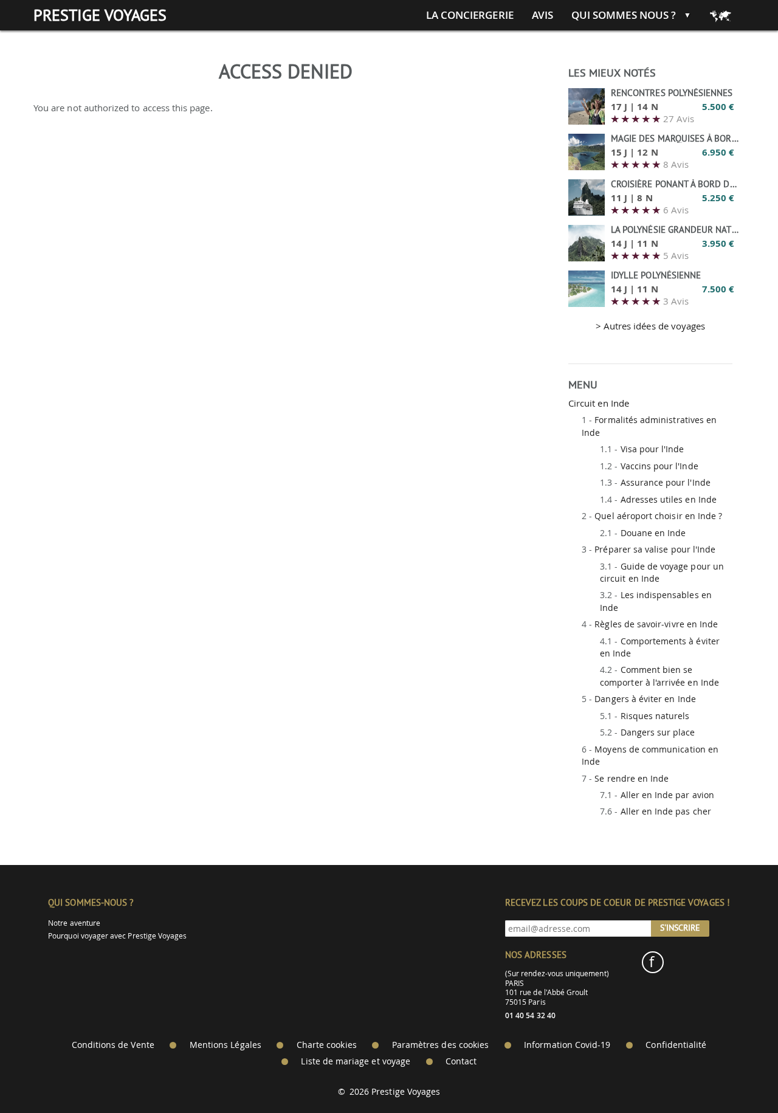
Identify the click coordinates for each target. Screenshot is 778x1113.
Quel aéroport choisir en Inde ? (658, 516)
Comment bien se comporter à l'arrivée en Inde (659, 675)
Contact (461, 1061)
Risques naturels (655, 716)
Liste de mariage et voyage (355, 1061)
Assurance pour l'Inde (666, 482)
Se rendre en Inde (631, 778)
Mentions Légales (225, 1044)
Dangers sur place (658, 732)
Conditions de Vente (113, 1044)
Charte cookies (327, 1044)
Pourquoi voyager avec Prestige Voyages (117, 936)
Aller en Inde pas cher (666, 811)
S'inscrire (680, 927)
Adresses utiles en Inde (669, 499)
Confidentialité (675, 1044)
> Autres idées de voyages (651, 326)
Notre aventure (74, 923)
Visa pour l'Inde (652, 449)
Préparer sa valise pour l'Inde (654, 549)
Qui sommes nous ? (623, 15)
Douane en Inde (653, 533)
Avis (542, 15)
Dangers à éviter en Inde (644, 699)
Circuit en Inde (598, 403)
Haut (735, 1073)
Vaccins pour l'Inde (659, 466)
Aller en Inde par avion (667, 795)
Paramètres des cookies (440, 1044)
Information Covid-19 (567, 1044)
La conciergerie (470, 15)
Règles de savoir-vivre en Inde (656, 624)
